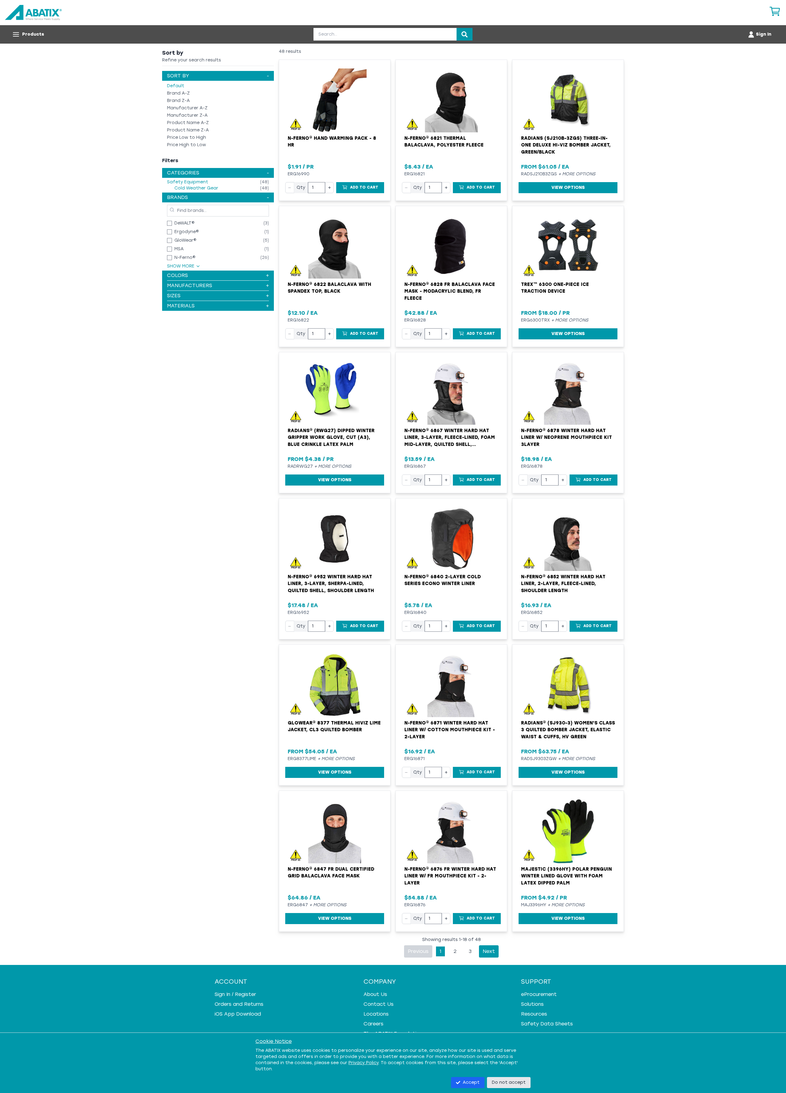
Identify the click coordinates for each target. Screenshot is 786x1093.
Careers (373, 1024)
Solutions (532, 1004)
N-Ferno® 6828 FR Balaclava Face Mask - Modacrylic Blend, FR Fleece (449, 291)
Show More (180, 266)
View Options (568, 187)
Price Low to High (186, 137)
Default (175, 85)
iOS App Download (238, 1014)
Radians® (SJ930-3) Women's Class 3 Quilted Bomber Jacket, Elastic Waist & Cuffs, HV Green (568, 730)
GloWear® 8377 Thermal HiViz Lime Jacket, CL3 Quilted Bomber (334, 726)
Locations (376, 1014)
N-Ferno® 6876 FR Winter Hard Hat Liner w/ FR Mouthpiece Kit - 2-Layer (450, 876)
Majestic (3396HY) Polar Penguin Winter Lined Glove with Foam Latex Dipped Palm (566, 876)
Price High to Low (186, 144)
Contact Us (379, 1004)
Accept (471, 1082)
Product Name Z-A (188, 130)
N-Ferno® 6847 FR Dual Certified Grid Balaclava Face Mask (331, 872)
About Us (375, 994)
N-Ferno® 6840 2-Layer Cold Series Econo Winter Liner (442, 580)
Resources (534, 1014)
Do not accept (509, 1082)
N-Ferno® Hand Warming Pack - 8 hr (332, 141)
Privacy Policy (363, 1062)
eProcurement (539, 994)
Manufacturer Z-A (187, 115)
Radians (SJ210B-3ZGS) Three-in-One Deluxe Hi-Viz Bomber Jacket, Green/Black (566, 145)
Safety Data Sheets (547, 1024)
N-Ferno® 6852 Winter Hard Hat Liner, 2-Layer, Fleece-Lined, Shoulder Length (563, 583)
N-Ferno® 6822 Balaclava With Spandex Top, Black (329, 288)
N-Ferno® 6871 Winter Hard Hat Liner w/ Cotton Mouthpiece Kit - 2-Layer (449, 730)
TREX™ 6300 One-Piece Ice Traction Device (555, 288)
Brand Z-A (178, 100)
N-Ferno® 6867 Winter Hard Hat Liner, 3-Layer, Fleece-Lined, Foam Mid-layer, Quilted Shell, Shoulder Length (449, 438)
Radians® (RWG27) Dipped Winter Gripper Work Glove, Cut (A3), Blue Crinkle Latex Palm (331, 437)
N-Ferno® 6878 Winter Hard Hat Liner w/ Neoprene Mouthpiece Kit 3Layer (566, 437)
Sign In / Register (235, 994)
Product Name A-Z (188, 122)
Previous (418, 951)
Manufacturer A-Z (187, 108)
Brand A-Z (178, 93)
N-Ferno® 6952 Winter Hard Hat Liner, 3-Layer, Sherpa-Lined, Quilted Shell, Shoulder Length (331, 583)
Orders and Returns (239, 1004)
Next (489, 951)
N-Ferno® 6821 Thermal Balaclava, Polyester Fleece (444, 141)
